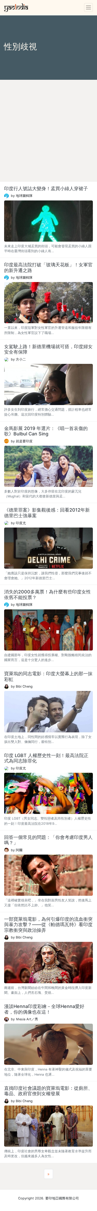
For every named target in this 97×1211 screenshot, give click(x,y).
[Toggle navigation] (88, 7)
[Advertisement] (48, 130)
